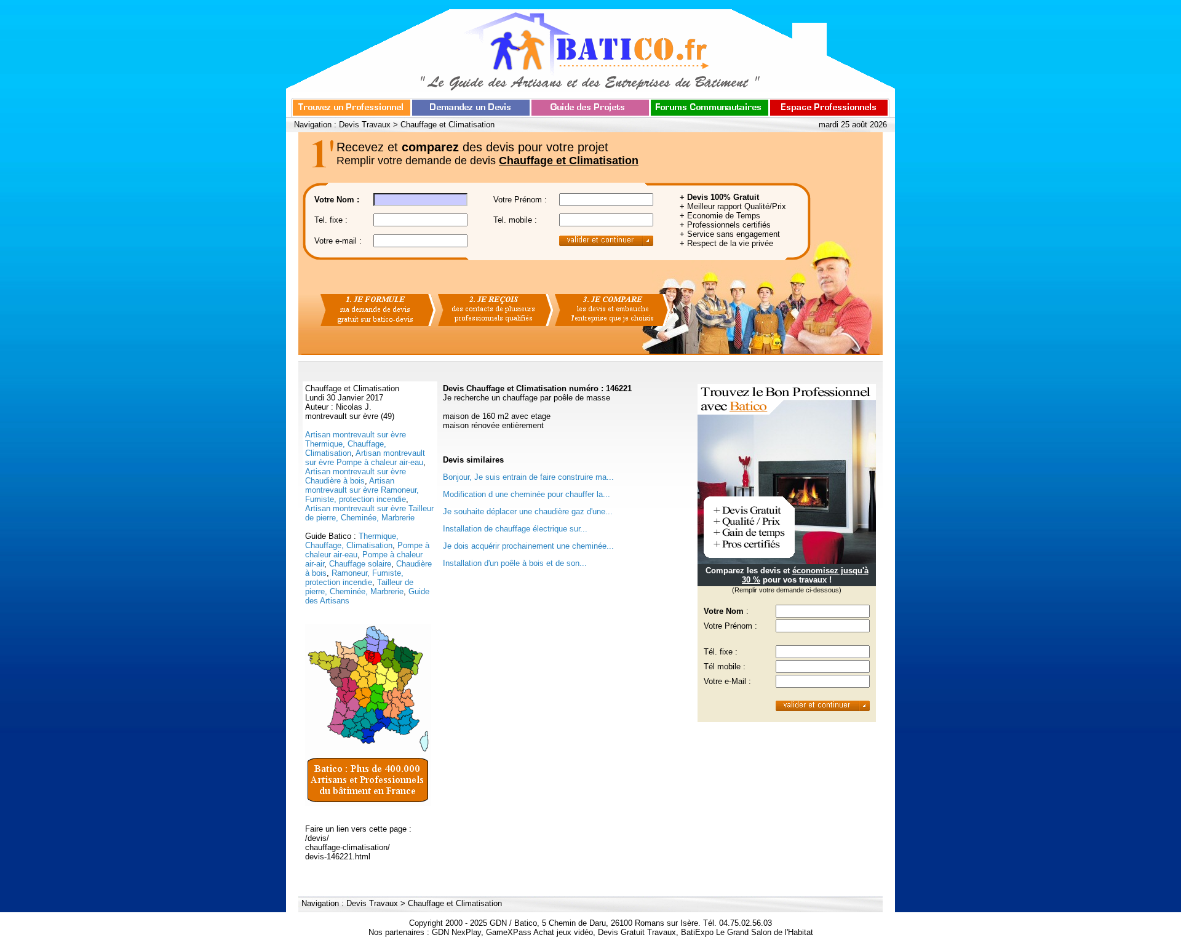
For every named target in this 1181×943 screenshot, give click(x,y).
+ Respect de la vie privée (726, 243)
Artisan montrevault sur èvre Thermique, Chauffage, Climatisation (355, 444)
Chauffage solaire (360, 563)
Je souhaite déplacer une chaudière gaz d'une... (528, 511)
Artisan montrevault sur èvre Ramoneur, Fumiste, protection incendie (362, 490)
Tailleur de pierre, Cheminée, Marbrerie (359, 587)
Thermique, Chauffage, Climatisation (352, 540)
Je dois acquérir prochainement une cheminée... (528, 546)
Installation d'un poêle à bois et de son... (515, 563)
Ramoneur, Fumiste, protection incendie (354, 577)
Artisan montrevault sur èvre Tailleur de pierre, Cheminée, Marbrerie (369, 513)
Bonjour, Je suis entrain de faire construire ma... (528, 477)
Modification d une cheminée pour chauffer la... (526, 494)
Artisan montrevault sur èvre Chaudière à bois (355, 476)
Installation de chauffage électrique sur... (515, 528)
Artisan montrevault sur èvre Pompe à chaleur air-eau (365, 457)
